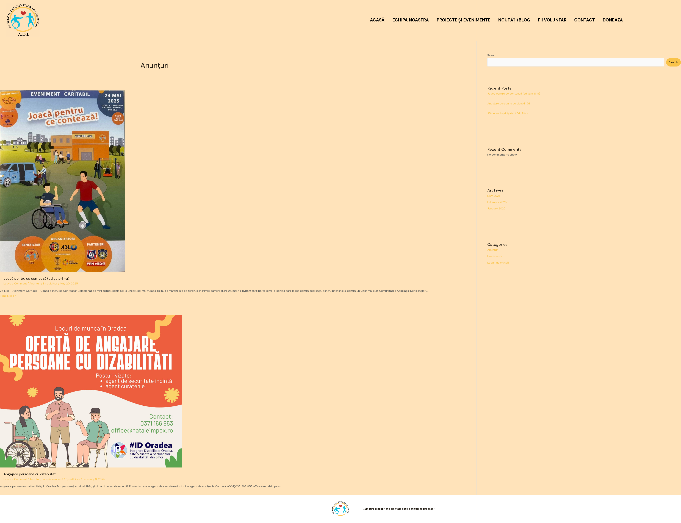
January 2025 (496, 208)
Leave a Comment (15, 283)
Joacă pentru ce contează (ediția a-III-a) (36, 278)
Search (491, 55)
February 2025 (497, 202)
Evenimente (494, 256)
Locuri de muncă (52, 479)
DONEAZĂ (613, 20)
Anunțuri (34, 283)
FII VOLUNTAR (552, 20)
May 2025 (493, 196)
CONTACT (584, 20)
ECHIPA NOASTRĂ (410, 20)
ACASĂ (377, 20)
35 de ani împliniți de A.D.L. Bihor (507, 113)
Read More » (8, 296)
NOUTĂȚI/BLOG (514, 20)
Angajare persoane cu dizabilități (30, 474)
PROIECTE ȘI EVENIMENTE (463, 20)
